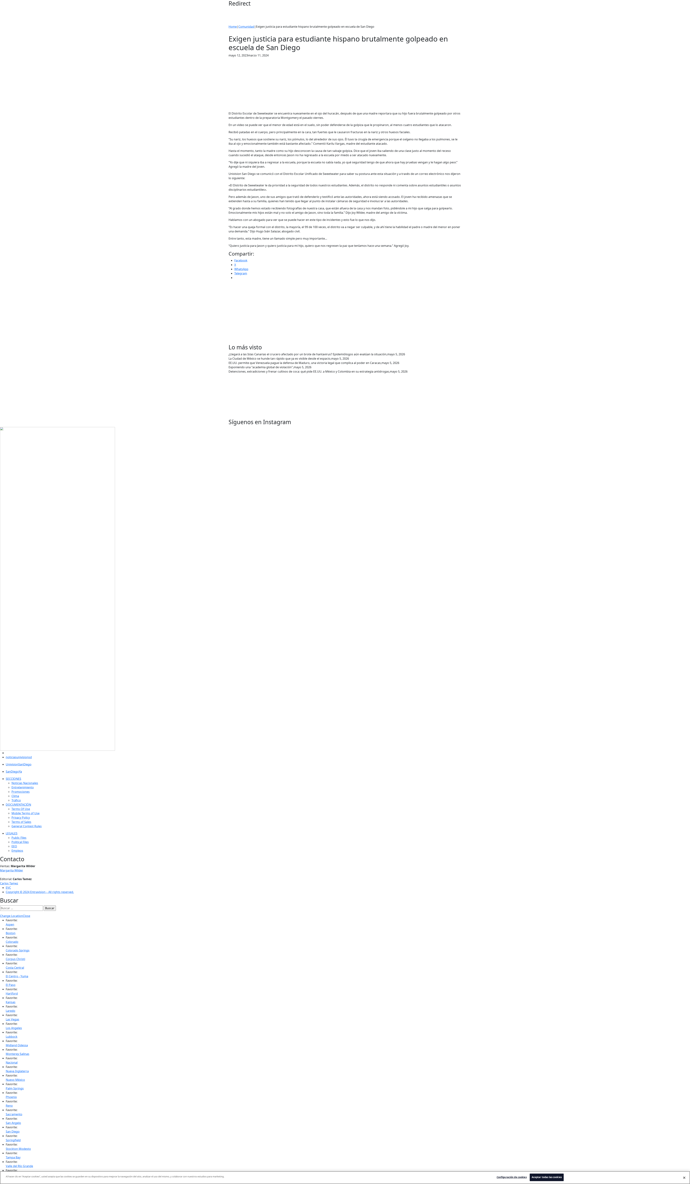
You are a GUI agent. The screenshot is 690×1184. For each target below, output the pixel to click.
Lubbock (11, 1037)
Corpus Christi (15, 959)
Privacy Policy (21, 818)
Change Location (11, 916)
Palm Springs (15, 1088)
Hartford (12, 993)
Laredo (10, 1011)
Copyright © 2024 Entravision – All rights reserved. (40, 892)
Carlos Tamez (9, 883)
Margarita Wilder (11, 870)
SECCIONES (13, 779)
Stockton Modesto (18, 1149)
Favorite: (11, 920)
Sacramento (14, 1114)
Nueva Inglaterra (17, 1071)
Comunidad (246, 27)
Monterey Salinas (17, 1054)
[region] (345, 1177)
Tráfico (16, 800)
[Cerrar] (684, 1178)
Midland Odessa (17, 1045)
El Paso (10, 985)
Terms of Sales (21, 822)
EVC (8, 888)
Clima (15, 796)
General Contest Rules (27, 826)
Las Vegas (12, 1019)
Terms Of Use (21, 809)
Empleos (17, 851)
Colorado (12, 942)
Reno (9, 1106)
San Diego (13, 1131)
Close (26, 916)
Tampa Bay (13, 1157)
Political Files (20, 842)
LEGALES (11, 833)
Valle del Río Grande (19, 1166)
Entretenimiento (23, 787)
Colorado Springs (17, 950)
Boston (10, 933)
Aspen (10, 924)
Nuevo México (15, 1080)
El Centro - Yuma (17, 976)
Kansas (10, 1002)
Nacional (12, 1062)
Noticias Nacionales (25, 783)
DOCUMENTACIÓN (18, 805)
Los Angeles (14, 1028)
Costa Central (15, 968)
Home (233, 27)
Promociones (21, 792)
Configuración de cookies (512, 1177)
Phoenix (11, 1097)
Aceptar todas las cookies (547, 1177)
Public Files (19, 838)
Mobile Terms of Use (26, 813)
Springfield (13, 1140)
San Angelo (13, 1123)
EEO (14, 846)
